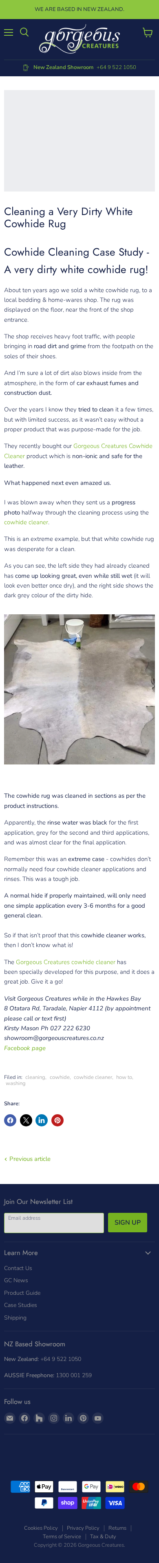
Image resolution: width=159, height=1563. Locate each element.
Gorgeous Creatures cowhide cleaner (65, 962)
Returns (117, 1528)
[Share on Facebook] (10, 1120)
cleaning (35, 1077)
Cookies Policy (41, 1528)
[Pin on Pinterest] (57, 1120)
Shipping (15, 1318)
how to (124, 1077)
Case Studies (20, 1305)
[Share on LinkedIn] (41, 1120)
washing (16, 1083)
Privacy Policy (83, 1528)
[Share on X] (26, 1120)
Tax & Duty (103, 1536)
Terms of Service (62, 1536)
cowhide (60, 1077)
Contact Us (18, 1268)
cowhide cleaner (26, 522)
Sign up (128, 1222)
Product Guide (22, 1293)
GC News (16, 1280)
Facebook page (25, 1048)
